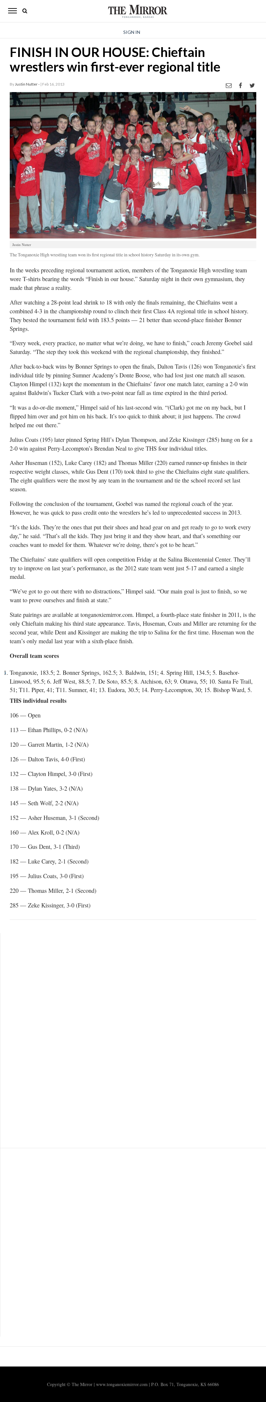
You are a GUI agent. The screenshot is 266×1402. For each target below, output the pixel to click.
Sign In (131, 32)
